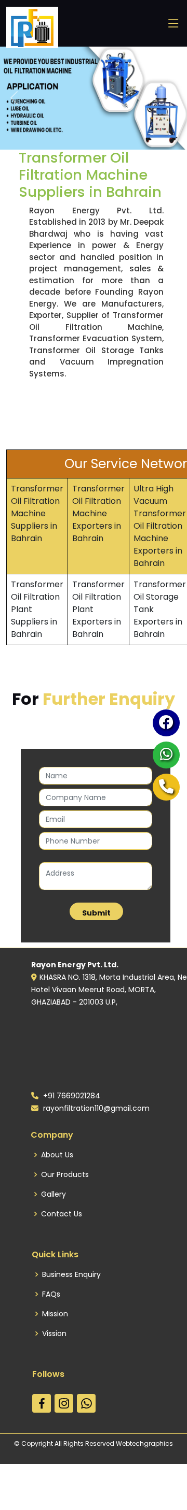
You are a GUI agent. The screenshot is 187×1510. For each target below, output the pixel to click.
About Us (57, 1154)
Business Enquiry (71, 1274)
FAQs (51, 1294)
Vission (54, 1333)
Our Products (65, 1174)
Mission (55, 1313)
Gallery (53, 1194)
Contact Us (61, 1213)
